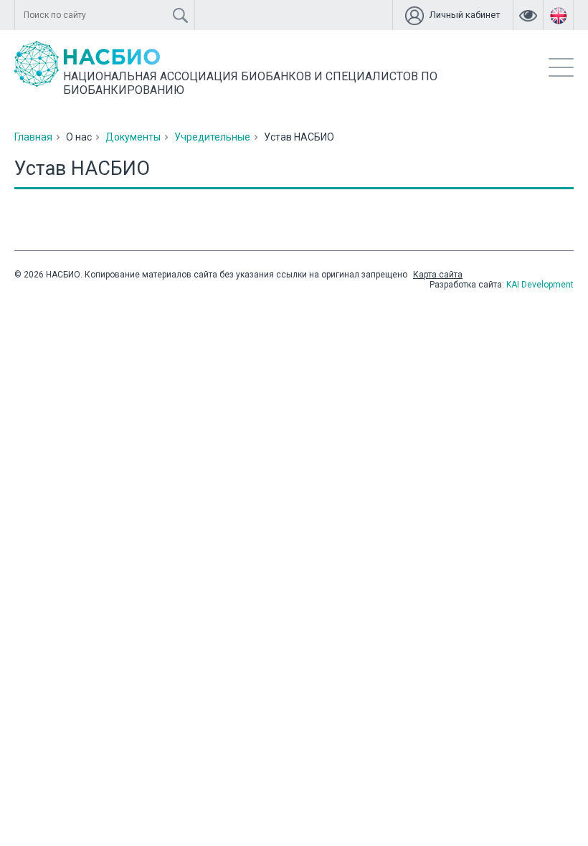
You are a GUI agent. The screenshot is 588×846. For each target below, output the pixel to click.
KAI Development (540, 285)
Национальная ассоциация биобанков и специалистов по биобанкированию (250, 83)
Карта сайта (438, 275)
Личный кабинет (465, 14)
